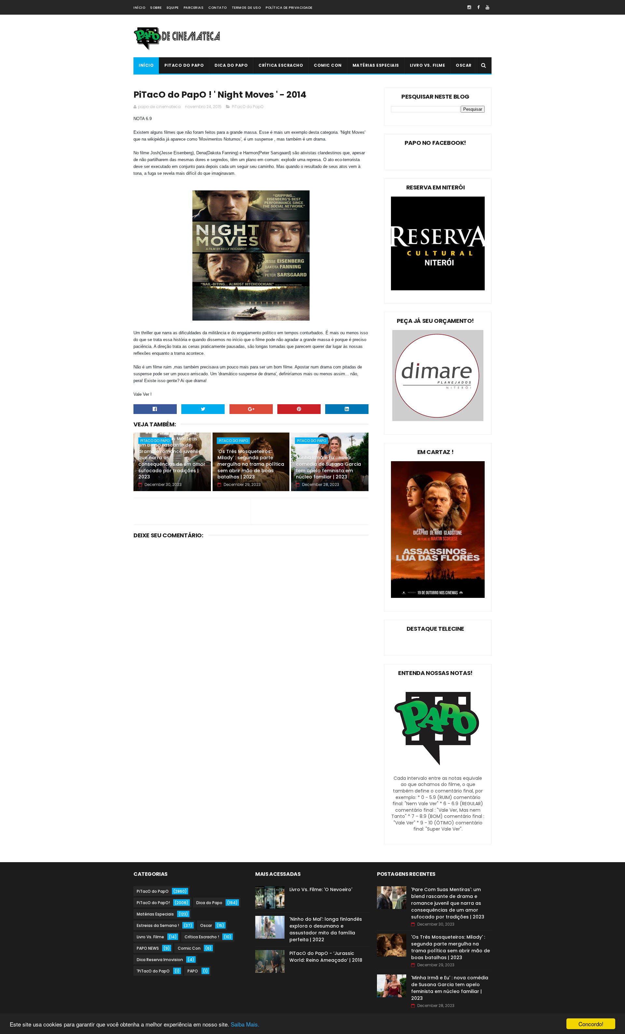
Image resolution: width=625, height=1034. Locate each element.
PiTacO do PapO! (153, 902)
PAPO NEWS (148, 948)
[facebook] (478, 7)
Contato (217, 7)
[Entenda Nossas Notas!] (438, 771)
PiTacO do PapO (184, 65)
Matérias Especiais (376, 65)
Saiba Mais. (245, 1024)
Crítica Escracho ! (202, 937)
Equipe (173, 7)
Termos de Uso (246, 7)
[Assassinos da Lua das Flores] (438, 596)
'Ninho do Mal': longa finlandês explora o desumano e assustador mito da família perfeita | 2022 (325, 929)
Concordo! (591, 1024)
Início (139, 7)
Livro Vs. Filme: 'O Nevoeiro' (320, 889)
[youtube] (487, 7)
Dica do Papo (231, 65)
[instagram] (469, 7)
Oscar (464, 65)
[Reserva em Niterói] (438, 288)
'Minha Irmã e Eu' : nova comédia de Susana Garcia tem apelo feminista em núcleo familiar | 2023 (328, 467)
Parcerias (194, 7)
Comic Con (328, 65)
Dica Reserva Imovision (160, 959)
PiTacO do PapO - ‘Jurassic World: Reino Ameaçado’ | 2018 (325, 956)
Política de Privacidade (289, 7)
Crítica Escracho (280, 65)
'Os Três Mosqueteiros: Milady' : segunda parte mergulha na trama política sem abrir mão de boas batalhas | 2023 (250, 464)
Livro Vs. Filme (427, 65)
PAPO (193, 971)
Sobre (156, 7)
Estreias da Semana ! (158, 925)
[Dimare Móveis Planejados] (437, 419)
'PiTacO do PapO (153, 971)
